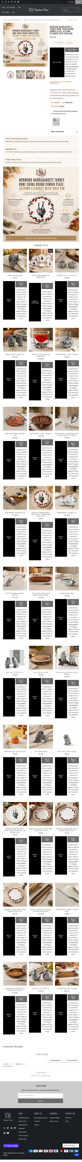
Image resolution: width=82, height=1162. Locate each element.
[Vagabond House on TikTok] (15, 2)
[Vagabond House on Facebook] (5, 2)
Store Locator (22, 1121)
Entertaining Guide (24, 1118)
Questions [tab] (19, 1064)
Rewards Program (55, 1118)
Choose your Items (35, 302)
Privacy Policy (22, 1132)
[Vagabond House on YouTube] (18, 2)
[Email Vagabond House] (2, 2)
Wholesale (22, 1128)
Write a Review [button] (72, 1060)
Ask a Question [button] (55, 1060)
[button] (11, 7)
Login (72, 2)
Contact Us (37, 1121)
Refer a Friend (54, 1121)
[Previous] (4, 45)
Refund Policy (22, 1139)
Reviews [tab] (6, 1064)
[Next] (46, 45)
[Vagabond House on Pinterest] (12, 2)
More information (57, 132)
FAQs (66, 1121)
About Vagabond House (41, 1118)
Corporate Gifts (23, 1125)
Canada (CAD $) (69, 1145)
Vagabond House (12, 1153)
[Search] (77, 10)
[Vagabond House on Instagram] (9, 2)
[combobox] (71, 10)
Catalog (36, 1125)
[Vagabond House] (38, 9)
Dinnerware (69, 102)
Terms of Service (23, 1135)
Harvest (61, 106)
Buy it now (72, 50)
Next (76, 20)
